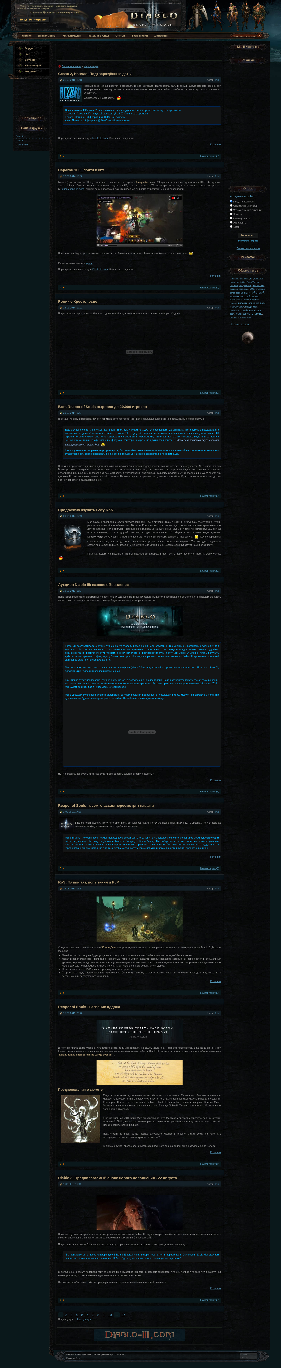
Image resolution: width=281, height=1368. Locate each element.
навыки (233, 303)
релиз (257, 310)
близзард (260, 289)
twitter (243, 282)
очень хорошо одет (73, 189)
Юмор (236, 227)
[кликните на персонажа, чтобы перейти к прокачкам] (197, 30)
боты (232, 293)
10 (110, 1315)
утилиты (242, 317)
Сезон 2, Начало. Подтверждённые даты (95, 74)
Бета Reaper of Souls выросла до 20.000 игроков (102, 407)
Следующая (84, 1319)
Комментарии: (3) (209, 791)
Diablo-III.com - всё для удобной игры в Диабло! (98, 15)
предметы (251, 306)
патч (262, 303)
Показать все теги (239, 324)
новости (242, 303)
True (217, 80)
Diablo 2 (19, 140)
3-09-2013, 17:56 (72, 812)
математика (236, 300)
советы (247, 313)
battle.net (234, 278)
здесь (89, 263)
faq (251, 278)
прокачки (234, 310)
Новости (237, 214)
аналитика (258, 285)
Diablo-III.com (100, 138)
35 (123, 1315)
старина (257, 313)
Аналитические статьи (244, 206)
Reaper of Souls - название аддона (89, 1007)
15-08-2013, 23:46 (73, 1013)
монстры (254, 300)
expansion (244, 278)
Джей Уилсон (253, 282)
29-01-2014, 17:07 (73, 413)
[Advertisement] (138, 51)
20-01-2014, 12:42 (73, 516)
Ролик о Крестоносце (77, 301)
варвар (239, 293)
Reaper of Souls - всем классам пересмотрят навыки (106, 806)
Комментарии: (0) (209, 156)
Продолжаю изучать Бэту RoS (85, 510)
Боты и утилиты (241, 218)
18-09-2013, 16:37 (73, 591)
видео (247, 293)
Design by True (73, 1358)
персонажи (237, 306)
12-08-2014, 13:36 (73, 176)
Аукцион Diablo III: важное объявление (93, 585)
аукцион (234, 289)
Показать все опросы (248, 248)
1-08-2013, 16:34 (72, 1184)
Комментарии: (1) (209, 1164)
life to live (258, 278)
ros (237, 282)
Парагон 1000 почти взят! (81, 170)
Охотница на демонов (240, 285)
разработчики (246, 310)
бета (252, 289)
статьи (233, 317)
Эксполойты (239, 222)
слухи (239, 313)
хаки (249, 317)
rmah (232, 282)
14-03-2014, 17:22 (73, 307)
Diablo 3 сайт (21, 145)
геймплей (257, 292)
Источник (215, 144)
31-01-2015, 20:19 (73, 80)
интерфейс (245, 296)
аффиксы (243, 289)
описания (254, 303)
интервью (234, 296)
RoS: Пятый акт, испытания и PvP (88, 882)
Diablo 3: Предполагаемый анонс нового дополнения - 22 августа (117, 1178)
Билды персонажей (243, 201)
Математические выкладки (247, 210)
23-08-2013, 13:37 (73, 888)
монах (246, 300)
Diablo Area (20, 136)
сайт (232, 314)
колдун (255, 296)
